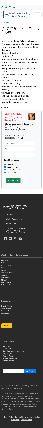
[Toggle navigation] (38, 14)
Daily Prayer (11, 165)
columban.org (11, 214)
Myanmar (4, 275)
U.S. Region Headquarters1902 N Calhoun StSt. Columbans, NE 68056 (16, 230)
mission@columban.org (14, 219)
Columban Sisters (7, 285)
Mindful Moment (12, 172)
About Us (6, 346)
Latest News (7, 348)
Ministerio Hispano (8, 272)
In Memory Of (6, 313)
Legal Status (35, 417)
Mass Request (6, 308)
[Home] (15, 15)
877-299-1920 (11, 223)
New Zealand (6, 277)
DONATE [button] (7, 325)
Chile (3, 263)
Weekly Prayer (12, 167)
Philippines (5, 280)
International (6, 282)
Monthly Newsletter (13, 170)
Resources (15, 419)
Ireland (3, 267)
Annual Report (26, 419)
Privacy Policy (7, 417)
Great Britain (6, 265)
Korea (3, 270)
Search (32, 371)
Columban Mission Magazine (13, 351)
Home (6, 22)
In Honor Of (5, 311)
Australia (4, 260)
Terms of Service (21, 417)
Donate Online (6, 306)
